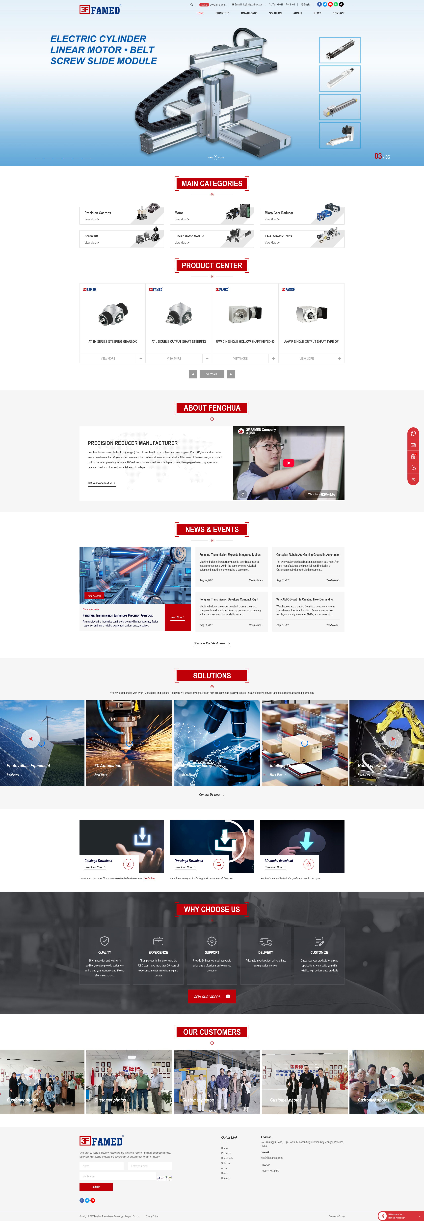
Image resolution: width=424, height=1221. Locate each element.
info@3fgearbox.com (252, 4)
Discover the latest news (209, 643)
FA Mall (204, 4)
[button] (193, 374)
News (317, 13)
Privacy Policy (151, 1216)
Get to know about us (100, 483)
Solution (275, 13)
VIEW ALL (212, 374)
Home (200, 13)
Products (223, 13)
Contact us (149, 878)
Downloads (249, 13)
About (297, 13)
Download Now (93, 867)
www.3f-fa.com (218, 4)
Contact (338, 13)
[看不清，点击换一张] (164, 1178)
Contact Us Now (209, 794)
